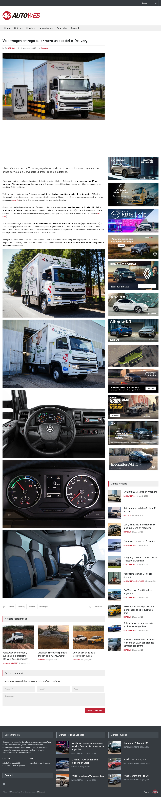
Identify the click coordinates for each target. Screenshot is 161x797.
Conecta (90, 28)
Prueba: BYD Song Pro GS (136, 759)
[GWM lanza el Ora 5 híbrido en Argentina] (114, 595)
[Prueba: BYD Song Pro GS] (114, 764)
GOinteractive (41, 792)
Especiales (61, 28)
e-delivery (21, 607)
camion (11, 607)
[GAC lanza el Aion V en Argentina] (62, 764)
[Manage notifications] (155, 791)
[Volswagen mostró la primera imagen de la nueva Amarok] (53, 637)
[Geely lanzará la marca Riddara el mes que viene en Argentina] (114, 529)
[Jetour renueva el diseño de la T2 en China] (114, 513)
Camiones (6, 663)
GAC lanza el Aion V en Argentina (87, 759)
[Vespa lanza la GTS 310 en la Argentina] (114, 578)
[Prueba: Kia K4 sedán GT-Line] (114, 780)
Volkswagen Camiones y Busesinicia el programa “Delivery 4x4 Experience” (15, 655)
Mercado (75, 28)
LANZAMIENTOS (129, 496)
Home (7, 28)
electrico (32, 607)
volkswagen (43, 607)
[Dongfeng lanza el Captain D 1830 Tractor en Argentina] (114, 562)
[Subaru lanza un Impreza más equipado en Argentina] (114, 628)
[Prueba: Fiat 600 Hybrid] (114, 747)
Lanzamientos (45, 28)
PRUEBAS (135, 747)
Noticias (18, 28)
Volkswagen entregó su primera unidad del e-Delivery (45, 41)
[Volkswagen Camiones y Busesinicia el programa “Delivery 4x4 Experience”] (18, 637)
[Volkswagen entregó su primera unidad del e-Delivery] (54, 86)
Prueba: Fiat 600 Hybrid (135, 743)
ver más (15, 200)
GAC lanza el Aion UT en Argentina (140, 492)
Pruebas (30, 28)
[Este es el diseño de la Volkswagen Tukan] (88, 637)
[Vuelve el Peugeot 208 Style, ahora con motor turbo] (62, 780)
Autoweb (44, 48)
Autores (146, 792)
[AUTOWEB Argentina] (21, 19)
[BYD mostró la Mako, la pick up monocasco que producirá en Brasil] (114, 611)
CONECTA (14, 663)
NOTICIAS (11, 48)
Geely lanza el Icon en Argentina (139, 541)
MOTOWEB (140, 581)
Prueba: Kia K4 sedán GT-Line (138, 775)
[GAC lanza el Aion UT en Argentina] (114, 496)
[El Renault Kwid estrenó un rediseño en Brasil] (62, 747)
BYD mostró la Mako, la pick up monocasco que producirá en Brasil (139, 609)
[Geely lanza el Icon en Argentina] (114, 545)
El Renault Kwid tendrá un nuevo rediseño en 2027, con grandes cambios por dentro (139, 642)
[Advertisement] (112, 15)
